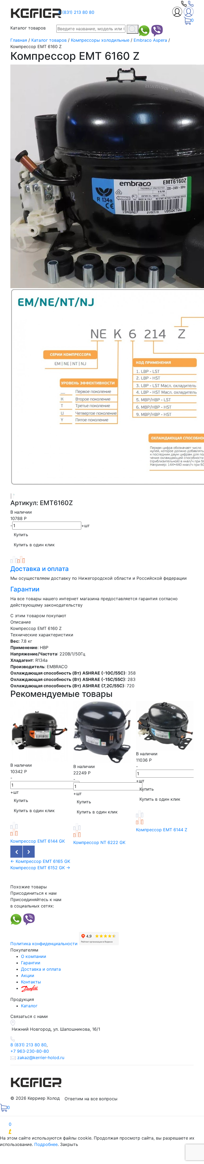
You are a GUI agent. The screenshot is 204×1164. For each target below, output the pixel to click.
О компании (33, 956)
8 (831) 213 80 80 (76, 12)
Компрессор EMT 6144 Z (161, 829)
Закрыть (69, 1144)
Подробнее (46, 1144)
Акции (27, 975)
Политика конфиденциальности (44, 943)
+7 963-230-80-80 (29, 1051)
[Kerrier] (36, 12)
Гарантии (24, 589)
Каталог (29, 1005)
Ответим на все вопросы (91, 1098)
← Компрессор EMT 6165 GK (40, 861)
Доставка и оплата (39, 569)
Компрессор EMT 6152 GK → (40, 867)
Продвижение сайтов (47, 1131)
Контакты (31, 981)
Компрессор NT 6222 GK (99, 842)
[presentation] (16, 852)
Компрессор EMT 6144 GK (37, 841)
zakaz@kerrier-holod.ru (40, 1057)
